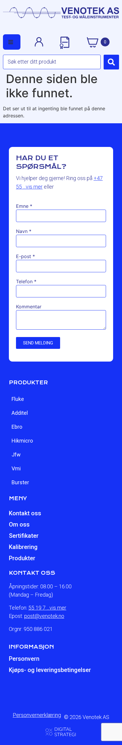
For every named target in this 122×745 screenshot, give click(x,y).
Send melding (38, 343)
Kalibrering (23, 546)
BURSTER (20, 482)
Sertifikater (23, 535)
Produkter (22, 558)
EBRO (17, 427)
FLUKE (18, 399)
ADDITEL (20, 413)
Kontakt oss (25, 513)
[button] (10, 42)
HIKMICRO (22, 441)
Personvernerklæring (37, 715)
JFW (16, 454)
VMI (16, 468)
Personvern (24, 658)
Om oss (19, 524)
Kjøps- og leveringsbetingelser (50, 669)
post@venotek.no (44, 616)
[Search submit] (111, 62)
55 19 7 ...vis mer (47, 608)
